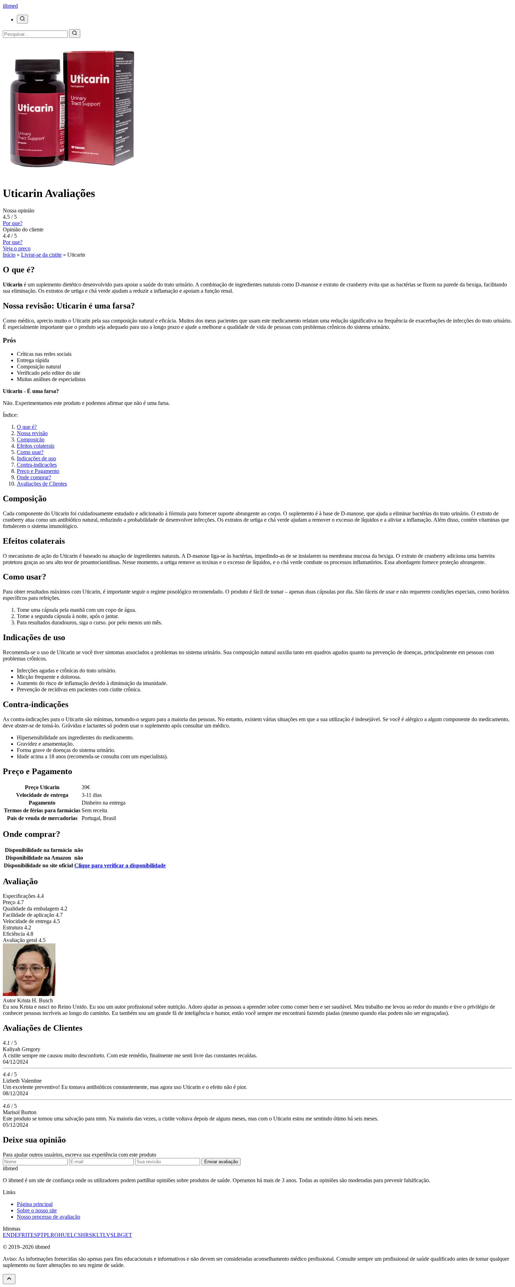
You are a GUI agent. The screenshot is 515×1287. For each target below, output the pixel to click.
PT (40, 1235)
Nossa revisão (32, 433)
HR (85, 1235)
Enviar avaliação (221, 1161)
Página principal (35, 1204)
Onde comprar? (34, 477)
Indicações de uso (36, 458)
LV (106, 1235)
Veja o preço (16, 248)
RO (54, 1235)
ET (128, 1235)
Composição (30, 439)
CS (77, 1235)
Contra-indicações (37, 465)
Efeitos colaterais (35, 446)
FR (21, 1235)
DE (14, 1235)
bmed (10, 6)
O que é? (27, 427)
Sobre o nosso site (37, 1210)
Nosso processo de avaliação (48, 1217)
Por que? (12, 223)
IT (27, 1235)
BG (121, 1235)
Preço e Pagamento (38, 471)
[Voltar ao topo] (9, 1279)
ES (33, 1235)
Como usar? (30, 452)
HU (63, 1235)
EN (7, 1235)
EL (70, 1235)
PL (47, 1235)
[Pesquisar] (22, 19)
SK (92, 1235)
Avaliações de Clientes (42, 484)
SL (113, 1235)
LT (99, 1235)
